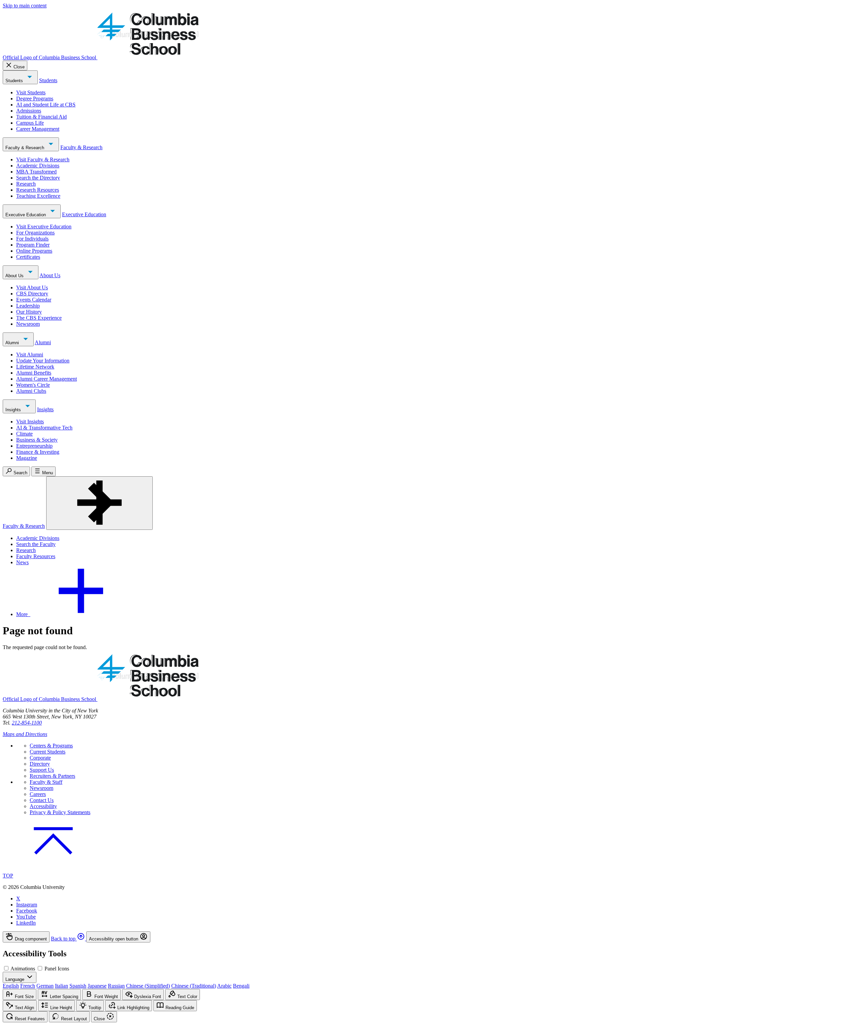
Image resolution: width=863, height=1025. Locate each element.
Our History (29, 312)
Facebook (26, 911)
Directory (40, 764)
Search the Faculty (36, 544)
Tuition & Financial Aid (41, 117)
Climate (24, 434)
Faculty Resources (35, 556)
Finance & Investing (37, 452)
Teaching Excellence (38, 196)
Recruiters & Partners (52, 776)
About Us (15, 275)
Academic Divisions (37, 165)
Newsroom (28, 324)
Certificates (28, 257)
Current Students (47, 752)
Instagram (26, 904)
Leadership (28, 306)
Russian (116, 986)
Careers (38, 794)
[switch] (6, 968)
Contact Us (42, 800)
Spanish (77, 986)
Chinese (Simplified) (148, 986)
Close (19, 66)
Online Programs (34, 251)
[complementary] (431, 936)
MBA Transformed (36, 171)
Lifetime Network (35, 367)
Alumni (12, 342)
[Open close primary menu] (99, 503)
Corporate (40, 758)
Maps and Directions (25, 734)
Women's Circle (33, 385)
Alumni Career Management (46, 379)
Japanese (97, 986)
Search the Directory (38, 178)
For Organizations (35, 232)
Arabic (224, 986)
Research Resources (37, 190)
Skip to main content (25, 5)
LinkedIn (26, 923)
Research (26, 184)
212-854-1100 (27, 723)
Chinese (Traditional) (193, 986)
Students (14, 80)
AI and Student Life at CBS (46, 104)
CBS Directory (32, 293)
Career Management (37, 129)
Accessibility (43, 806)
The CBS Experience (39, 318)
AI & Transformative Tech (44, 427)
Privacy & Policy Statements (60, 812)
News (22, 562)
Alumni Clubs (31, 391)
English (11, 986)
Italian (61, 986)
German (45, 986)
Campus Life (30, 123)
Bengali (241, 986)
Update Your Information (42, 360)
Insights (13, 409)
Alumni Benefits (33, 373)
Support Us (42, 770)
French (27, 986)
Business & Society (37, 440)
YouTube (26, 917)
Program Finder (33, 245)
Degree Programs (34, 98)
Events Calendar (33, 299)
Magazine (26, 458)
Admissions (28, 111)
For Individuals (32, 239)
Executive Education (26, 214)
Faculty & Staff (46, 782)
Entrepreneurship (34, 446)
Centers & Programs (51, 745)
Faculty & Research (25, 147)
